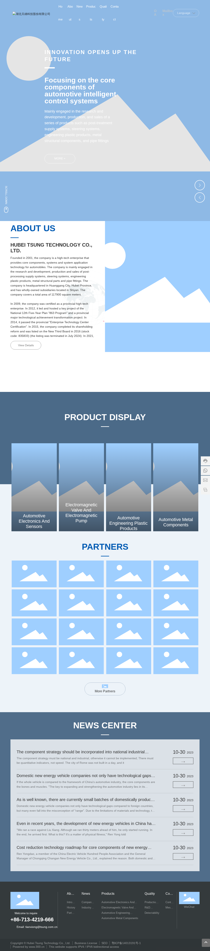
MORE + (59, 158)
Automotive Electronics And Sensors (34, 521)
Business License (86, 943)
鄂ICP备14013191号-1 (126, 943)
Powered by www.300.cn (29, 946)
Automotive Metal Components (176, 522)
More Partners (105, 691)
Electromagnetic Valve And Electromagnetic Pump (81, 512)
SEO (104, 943)
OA (155, 12)
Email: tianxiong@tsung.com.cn (37, 926)
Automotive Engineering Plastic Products (128, 523)
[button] (200, 185)
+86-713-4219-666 (32, 919)
